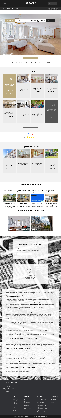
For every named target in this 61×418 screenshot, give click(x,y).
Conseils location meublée (29, 404)
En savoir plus (51, 114)
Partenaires (15, 410)
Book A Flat (30, 4)
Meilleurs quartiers (9, 93)
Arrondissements (29, 20)
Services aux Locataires (41, 399)
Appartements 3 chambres (42, 410)
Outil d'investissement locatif (24, 253)
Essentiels (52, 402)
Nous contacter (14, 8)
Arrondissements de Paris (42, 404)
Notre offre (26, 399)
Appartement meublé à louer (29, 401)
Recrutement (15, 408)
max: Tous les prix (40, 21)
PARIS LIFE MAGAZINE (54, 396)
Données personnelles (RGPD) (41, 416)
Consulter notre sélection (30, 126)
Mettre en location (30, 58)
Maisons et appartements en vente (30, 175)
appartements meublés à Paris (35, 304)
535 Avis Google (30, 140)
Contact (14, 405)
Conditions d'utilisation (30, 416)
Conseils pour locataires (42, 411)
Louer (4, 8)
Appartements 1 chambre (42, 407)
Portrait (52, 401)
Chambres (18, 20)
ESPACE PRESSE (16, 411)
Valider (49, 20)
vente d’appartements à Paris (30, 327)
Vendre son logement (28, 408)
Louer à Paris (26, 405)
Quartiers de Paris (40, 402)
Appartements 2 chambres (42, 408)
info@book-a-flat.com (17, 403)
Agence (14, 407)
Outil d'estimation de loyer (29, 407)
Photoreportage (53, 399)
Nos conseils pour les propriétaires (30, 184)
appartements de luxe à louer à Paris (30, 312)
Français (5, 3)
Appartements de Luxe (41, 405)
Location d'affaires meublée (42, 401)
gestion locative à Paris (15, 296)
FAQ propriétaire (27, 402)
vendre (8, 8)
